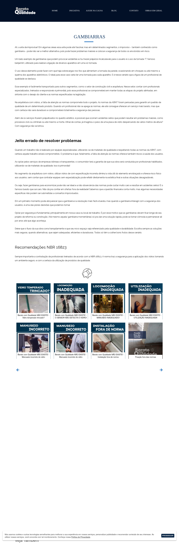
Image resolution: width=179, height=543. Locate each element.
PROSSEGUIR (167, 535)
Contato (133, 11)
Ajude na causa (94, 11)
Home (55, 11)
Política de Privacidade (80, 537)
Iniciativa (74, 11)
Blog (114, 11)
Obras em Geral (153, 11)
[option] (89, 322)
